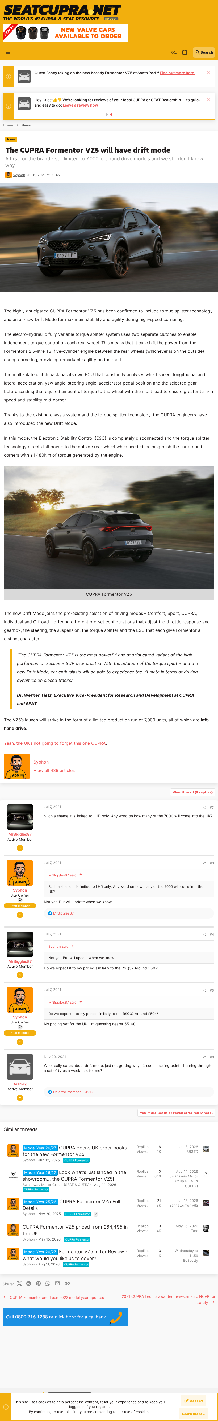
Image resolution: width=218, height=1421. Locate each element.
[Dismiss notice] (208, 73)
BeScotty (190, 1260)
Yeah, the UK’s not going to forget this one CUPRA (55, 743)
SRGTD (192, 1151)
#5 (212, 990)
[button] (8, 52)
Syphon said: (59, 946)
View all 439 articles (54, 770)
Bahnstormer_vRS (183, 1205)
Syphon (19, 175)
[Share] (204, 807)
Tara (194, 1231)
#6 (212, 1057)
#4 (212, 934)
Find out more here (177, 72)
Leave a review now (80, 105)
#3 (212, 863)
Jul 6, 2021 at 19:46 (43, 175)
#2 (212, 807)
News (11, 139)
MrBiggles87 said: (63, 875)
